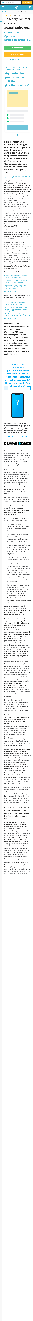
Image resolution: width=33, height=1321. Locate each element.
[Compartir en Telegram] (18, 60)
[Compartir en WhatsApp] (13, 60)
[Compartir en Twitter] (8, 60)
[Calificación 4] (9, 15)
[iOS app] (10, 443)
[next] (29, 388)
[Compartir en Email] (10, 60)
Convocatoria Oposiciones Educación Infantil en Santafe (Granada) (16, 276)
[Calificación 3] (7, 15)
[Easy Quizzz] (16, 7)
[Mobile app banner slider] (9, 436)
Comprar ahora (17, 55)
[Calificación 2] (6, 15)
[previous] (6, 388)
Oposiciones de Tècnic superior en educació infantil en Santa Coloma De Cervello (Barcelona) (16, 286)
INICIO (4, 11)
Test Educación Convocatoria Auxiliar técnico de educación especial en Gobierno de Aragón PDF (18, 309)
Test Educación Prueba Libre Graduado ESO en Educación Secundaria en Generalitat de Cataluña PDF (16, 302)
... (8, 11)
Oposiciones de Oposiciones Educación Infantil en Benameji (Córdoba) (16, 281)
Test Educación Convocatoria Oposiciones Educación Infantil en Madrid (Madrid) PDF (17, 314)
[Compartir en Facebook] (5, 60)
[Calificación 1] (5, 15)
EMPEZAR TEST (17, 48)
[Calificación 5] (10, 15)
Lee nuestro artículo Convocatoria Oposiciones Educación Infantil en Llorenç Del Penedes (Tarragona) (18, 67)
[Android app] (24, 443)
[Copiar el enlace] (15, 60)
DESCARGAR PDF (10, 63)
